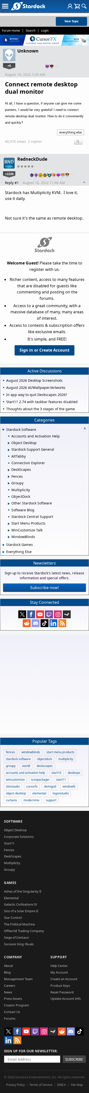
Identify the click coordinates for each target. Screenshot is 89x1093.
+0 (9, 65)
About (8, 965)
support (51, 800)
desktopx (74, 773)
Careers (9, 985)
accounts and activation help (25, 773)
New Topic (72, 21)
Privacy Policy (15, 1085)
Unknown (28, 51)
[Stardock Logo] (28, 6)
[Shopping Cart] (77, 6)
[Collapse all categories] (85, 428)
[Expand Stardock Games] (3, 545)
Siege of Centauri (16, 937)
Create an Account (63, 979)
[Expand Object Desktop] (9, 443)
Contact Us (12, 1012)
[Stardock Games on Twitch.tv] (48, 614)
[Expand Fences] (9, 476)
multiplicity (65, 759)
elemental (39, 793)
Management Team (18, 979)
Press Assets (13, 998)
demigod (50, 786)
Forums (9, 1018)
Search (30, 30)
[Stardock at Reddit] (26, 623)
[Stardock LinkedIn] (53, 623)
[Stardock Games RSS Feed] (62, 623)
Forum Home (11, 30)
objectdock (44, 759)
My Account (59, 972)
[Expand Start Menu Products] (9, 524)
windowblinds (31, 752)
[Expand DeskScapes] (9, 470)
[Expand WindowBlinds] (9, 537)
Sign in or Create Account (44, 350)
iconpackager (40, 779)
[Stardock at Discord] (35, 623)
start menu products (60, 752)
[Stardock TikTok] (44, 623)
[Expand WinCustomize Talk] (9, 530)
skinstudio (13, 786)
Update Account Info (65, 998)
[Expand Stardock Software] (3, 430)
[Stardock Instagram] (57, 614)
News (8, 992)
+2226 (9, 173)
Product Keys (60, 985)
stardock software (18, 759)
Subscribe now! (44, 587)
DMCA (61, 1085)
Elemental (11, 898)
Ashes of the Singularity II (22, 891)
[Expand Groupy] (9, 483)
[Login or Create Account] (69, 6)
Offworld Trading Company (24, 931)
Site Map (77, 1085)
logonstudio (61, 793)
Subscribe (74, 1059)
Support (58, 957)
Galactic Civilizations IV (20, 904)
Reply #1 (12, 182)
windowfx (69, 786)
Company (13, 957)
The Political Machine (19, 924)
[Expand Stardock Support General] (9, 450)
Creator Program (16, 1005)
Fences (9, 850)
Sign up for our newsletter (30, 1051)
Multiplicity (12, 863)
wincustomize (15, 779)
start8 (26, 766)
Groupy (9, 869)
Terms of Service (40, 1085)
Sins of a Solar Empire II (21, 911)
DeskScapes (12, 856)
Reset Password (62, 992)
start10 (56, 773)
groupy (11, 766)
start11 (61, 779)
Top (84, 182)
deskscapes (45, 766)
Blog (7, 972)
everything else (70, 132)
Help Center (59, 965)
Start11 (9, 843)
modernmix (31, 800)
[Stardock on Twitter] (22, 614)
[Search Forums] (84, 6)
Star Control (13, 917)
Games (10, 882)
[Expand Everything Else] (3, 552)
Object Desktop (15, 830)
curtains (11, 800)
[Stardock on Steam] (66, 614)
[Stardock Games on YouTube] (40, 614)
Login (44, 30)
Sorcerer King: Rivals (19, 944)
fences (10, 752)
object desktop (16, 793)
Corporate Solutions (19, 836)
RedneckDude (32, 159)
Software (13, 821)
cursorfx (32, 786)
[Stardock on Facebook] (31, 614)
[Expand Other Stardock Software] (9, 503)
